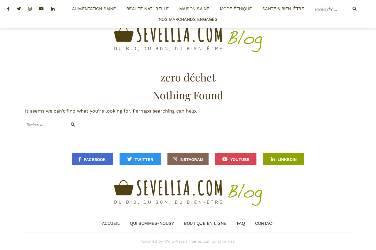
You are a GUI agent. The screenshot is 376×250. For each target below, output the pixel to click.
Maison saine (194, 8)
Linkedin (287, 159)
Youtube (239, 159)
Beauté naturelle (147, 8)
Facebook (95, 159)
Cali (206, 241)
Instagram (191, 159)
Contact (264, 223)
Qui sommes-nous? (152, 223)
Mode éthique (236, 8)
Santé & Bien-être (283, 8)
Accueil (111, 223)
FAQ (241, 223)
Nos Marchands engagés (188, 19)
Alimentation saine (94, 8)
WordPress (174, 241)
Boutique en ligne (205, 223)
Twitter (144, 159)
